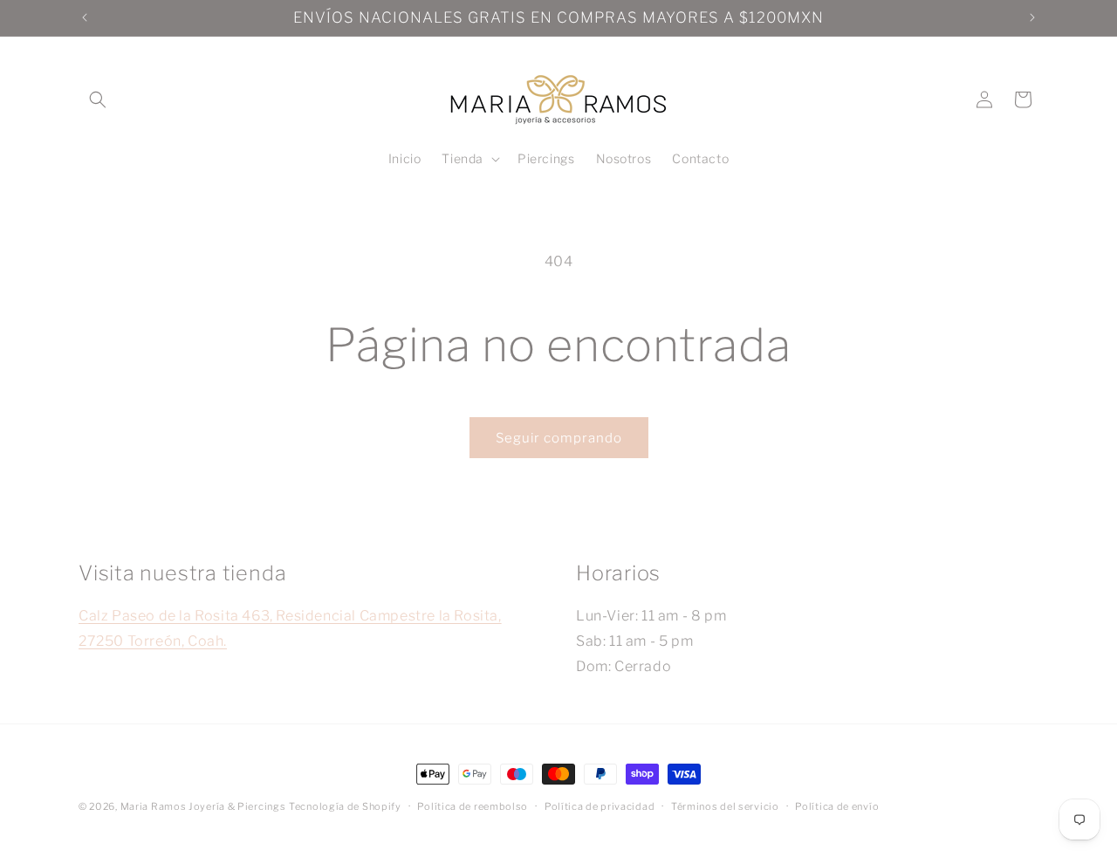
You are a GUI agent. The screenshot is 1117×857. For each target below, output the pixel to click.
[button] (98, 99)
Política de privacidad (599, 805)
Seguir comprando (559, 438)
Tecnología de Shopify (345, 806)
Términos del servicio (725, 805)
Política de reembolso (472, 805)
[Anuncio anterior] (84, 17)
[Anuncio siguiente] (1032, 17)
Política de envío (837, 805)
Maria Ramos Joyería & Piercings (203, 806)
